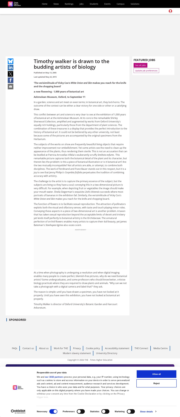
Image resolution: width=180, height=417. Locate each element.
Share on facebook (10, 80)
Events (107, 4)
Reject (156, 383)
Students (94, 4)
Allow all (156, 374)
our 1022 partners (54, 377)
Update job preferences (146, 70)
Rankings (69, 4)
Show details (146, 411)
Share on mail (10, 86)
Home (44, 4)
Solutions (135, 4)
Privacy (77, 348)
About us (44, 348)
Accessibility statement (117, 348)
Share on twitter (10, 74)
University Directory (106, 353)
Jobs (82, 4)
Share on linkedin (10, 67)
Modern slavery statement (77, 353)
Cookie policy (93, 348)
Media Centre (160, 348)
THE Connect (141, 348)
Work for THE (61, 348)
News (56, 4)
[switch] (81, 411)
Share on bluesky (10, 61)
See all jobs (140, 65)
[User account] (170, 11)
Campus (120, 4)
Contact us (28, 348)
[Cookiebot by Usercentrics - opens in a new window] (18, 411)
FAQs (14, 348)
